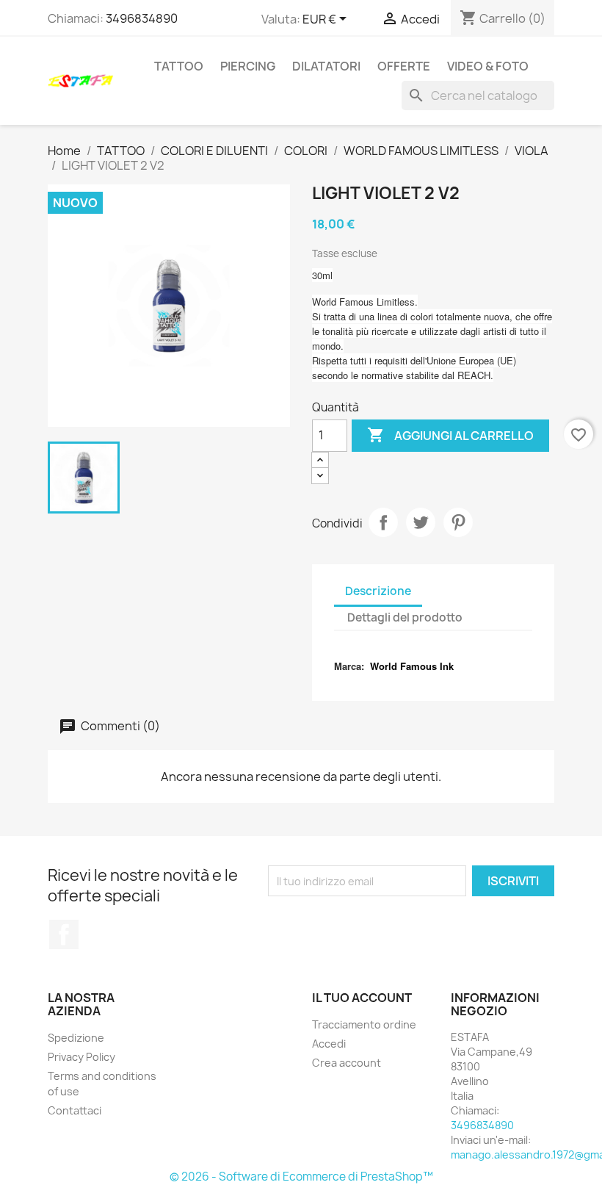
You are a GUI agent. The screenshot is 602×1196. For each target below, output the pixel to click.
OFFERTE (403, 66)
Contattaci (74, 1110)
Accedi (329, 1044)
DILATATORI (326, 66)
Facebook (64, 934)
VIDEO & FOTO (488, 66)
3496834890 (142, 18)
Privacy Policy (81, 1057)
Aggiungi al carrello (450, 435)
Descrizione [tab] (378, 591)
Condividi (383, 522)
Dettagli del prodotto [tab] (405, 617)
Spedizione (76, 1038)
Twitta (420, 522)
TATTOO (178, 66)
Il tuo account (362, 998)
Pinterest (458, 522)
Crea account (346, 1063)
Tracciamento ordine (364, 1024)
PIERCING (247, 66)
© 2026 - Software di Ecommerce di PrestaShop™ (301, 1176)
